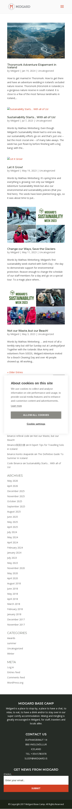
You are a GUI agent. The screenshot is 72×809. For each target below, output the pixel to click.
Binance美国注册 (16, 444)
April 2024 (12, 542)
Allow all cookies (36, 415)
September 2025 (16, 506)
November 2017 (16, 624)
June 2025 (12, 516)
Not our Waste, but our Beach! (27, 330)
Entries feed (13, 672)
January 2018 (14, 614)
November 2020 (16, 568)
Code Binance (14, 463)
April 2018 (12, 598)
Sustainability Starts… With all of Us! (31, 117)
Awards (11, 638)
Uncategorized (46, 70)
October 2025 (14, 501)
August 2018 (14, 583)
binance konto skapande (20, 454)
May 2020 (12, 573)
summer (11, 643)
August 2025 (14, 511)
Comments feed (16, 677)
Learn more (16, 406)
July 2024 (12, 532)
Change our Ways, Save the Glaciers (31, 248)
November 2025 (16, 496)
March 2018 (13, 604)
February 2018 (15, 609)
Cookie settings (36, 424)
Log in (10, 667)
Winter (10, 653)
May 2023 (12, 562)
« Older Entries (15, 372)
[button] (5, 804)
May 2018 (12, 593)
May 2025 (12, 522)
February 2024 (15, 547)
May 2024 (12, 537)
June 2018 (12, 588)
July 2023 (12, 557)
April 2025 (12, 526)
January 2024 (14, 552)
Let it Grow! (15, 167)
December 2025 (16, 491)
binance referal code (18, 436)
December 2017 (16, 619)
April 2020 (12, 578)
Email (8, 774)
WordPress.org (15, 682)
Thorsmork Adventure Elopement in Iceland (31, 66)
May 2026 (12, 480)
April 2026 (12, 486)
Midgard (14, 70)
